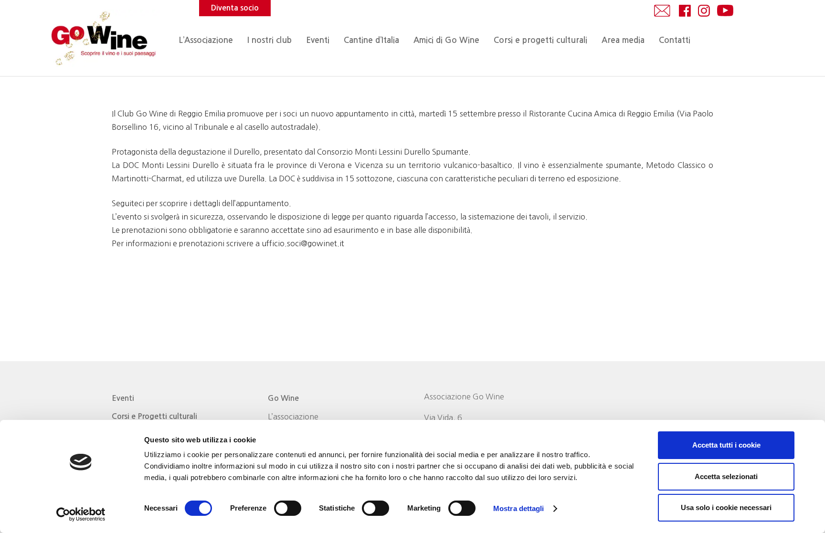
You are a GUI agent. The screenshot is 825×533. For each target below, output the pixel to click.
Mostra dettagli (518, 508)
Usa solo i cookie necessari (726, 507)
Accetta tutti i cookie (726, 445)
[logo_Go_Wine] (102, 38)
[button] (334, 40)
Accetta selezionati (726, 476)
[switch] (287, 508)
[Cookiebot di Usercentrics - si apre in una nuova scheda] (81, 514)
